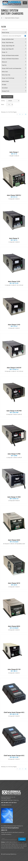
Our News (22, 847)
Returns (15, 842)
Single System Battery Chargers (12, 17)
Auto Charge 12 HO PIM (14, 410)
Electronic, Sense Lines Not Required (12, 35)
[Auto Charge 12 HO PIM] (14, 392)
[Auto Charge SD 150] (14, 651)
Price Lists (3, 845)
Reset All (5, 29)
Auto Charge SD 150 (14, 669)
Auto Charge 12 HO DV (14, 367)
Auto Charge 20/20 (14, 540)
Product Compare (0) (7, 96)
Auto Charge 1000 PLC (14, 195)
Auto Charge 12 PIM (14, 454)
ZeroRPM (7, 842)
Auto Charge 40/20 (14, 626)
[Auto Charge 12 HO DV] (14, 349)
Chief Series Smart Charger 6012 (14, 755)
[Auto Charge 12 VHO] (14, 478)
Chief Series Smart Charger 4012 (14, 712)
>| (25, 114)
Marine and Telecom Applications (10, 827)
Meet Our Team (19, 845)
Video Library (8, 845)
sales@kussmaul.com (6, 805)
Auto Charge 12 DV (14, 281)
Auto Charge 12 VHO (14, 497)
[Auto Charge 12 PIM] (14, 435)
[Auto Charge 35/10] (14, 564)
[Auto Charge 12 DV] (14, 263)
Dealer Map (13, 845)
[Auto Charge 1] (14, 133)
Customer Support (21, 842)
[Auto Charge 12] (14, 220)
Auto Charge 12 (14, 238)
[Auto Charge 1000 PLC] (14, 176)
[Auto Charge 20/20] (14, 521)
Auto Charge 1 (14, 152)
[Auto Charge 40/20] (14, 607)
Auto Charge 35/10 (14, 583)
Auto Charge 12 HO (14, 324)
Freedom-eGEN (16, 847)
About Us (11, 842)
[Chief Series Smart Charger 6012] (14, 737)
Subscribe (22, 839)
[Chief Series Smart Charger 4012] (14, 694)
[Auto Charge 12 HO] (14, 306)
